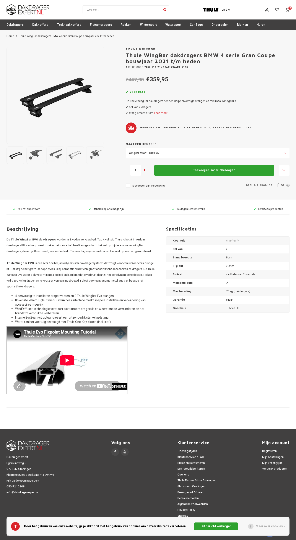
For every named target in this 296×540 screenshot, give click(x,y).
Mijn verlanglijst (272, 463)
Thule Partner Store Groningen (196, 480)
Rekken (126, 25)
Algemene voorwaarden (192, 504)
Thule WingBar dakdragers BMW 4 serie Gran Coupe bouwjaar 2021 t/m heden (66, 36)
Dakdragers (15, 25)
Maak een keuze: (141, 144)
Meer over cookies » (270, 526)
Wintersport (148, 25)
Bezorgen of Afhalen (190, 492)
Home (10, 36)
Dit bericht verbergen (216, 526)
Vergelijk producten (274, 469)
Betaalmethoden (188, 498)
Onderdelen (219, 25)
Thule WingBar (141, 49)
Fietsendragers (101, 25)
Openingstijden (187, 451)
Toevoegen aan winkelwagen (214, 170)
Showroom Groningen (191, 486)
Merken (242, 25)
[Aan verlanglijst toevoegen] (284, 170)
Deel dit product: (259, 185)
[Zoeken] (165, 9)
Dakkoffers (40, 25)
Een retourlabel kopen (191, 469)
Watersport (173, 25)
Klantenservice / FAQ (190, 457)
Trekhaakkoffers (69, 25)
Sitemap (182, 516)
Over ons (183, 474)
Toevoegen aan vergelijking (148, 186)
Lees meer (160, 113)
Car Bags (196, 25)
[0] (287, 10)
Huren (261, 25)
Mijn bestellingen (273, 457)
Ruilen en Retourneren (191, 463)
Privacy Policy (186, 510)
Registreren (269, 451)
